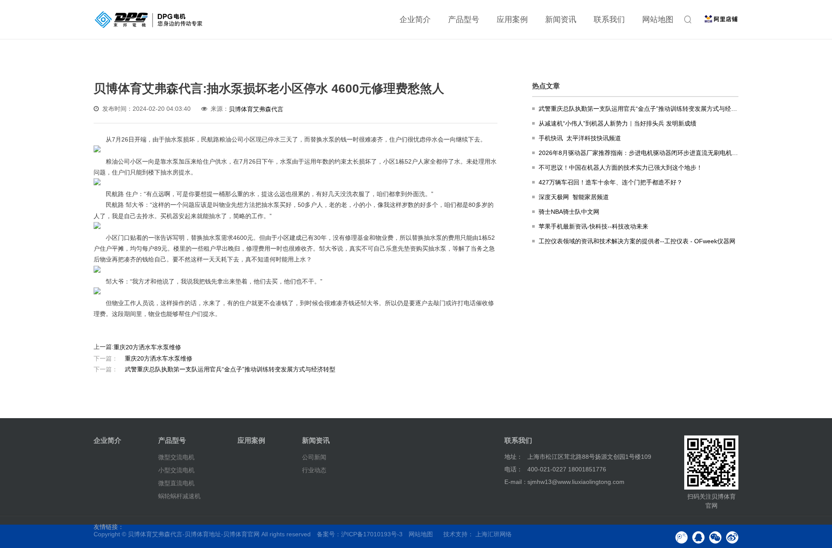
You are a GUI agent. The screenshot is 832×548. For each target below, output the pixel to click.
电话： (513, 469)
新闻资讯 (560, 19)
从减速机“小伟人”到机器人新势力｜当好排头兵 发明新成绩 (617, 123)
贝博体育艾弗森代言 (256, 109)
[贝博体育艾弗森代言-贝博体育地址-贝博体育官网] (149, 19)
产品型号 (463, 19)
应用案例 (512, 19)
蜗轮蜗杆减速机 (179, 496)
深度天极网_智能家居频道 (574, 197)
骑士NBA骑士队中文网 (569, 212)
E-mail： (516, 481)
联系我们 (609, 19)
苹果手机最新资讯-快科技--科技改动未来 (593, 226)
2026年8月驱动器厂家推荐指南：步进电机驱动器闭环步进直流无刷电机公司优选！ (638, 153)
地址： (513, 456)
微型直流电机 (176, 483)
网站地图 (657, 19)
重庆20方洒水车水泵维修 (147, 346)
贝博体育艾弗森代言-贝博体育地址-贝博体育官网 (194, 534)
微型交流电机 (176, 457)
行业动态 (314, 470)
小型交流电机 (176, 470)
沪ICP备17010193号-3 (372, 534)
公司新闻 (314, 457)
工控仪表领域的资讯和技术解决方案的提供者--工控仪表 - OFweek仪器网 (637, 241)
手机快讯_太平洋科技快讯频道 (580, 138)
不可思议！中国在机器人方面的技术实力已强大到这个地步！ (620, 167)
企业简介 (415, 19)
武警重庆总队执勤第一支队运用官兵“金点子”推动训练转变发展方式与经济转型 (214, 369)
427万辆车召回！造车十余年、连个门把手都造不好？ (610, 182)
